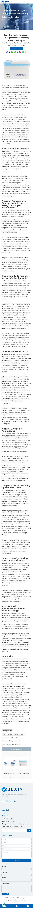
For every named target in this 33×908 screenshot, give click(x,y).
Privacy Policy (16, 902)
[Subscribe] (29, 830)
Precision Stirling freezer (11, 741)
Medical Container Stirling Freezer (10, 773)
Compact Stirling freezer (11, 737)
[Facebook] (3, 801)
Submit (17, 860)
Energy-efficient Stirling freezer (13, 734)
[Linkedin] (6, 801)
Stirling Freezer (7, 731)
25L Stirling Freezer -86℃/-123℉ (23, 773)
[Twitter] (10, 801)
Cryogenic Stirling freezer (11, 744)
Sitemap (27, 900)
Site (24, 45)
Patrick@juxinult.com (9, 821)
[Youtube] (14, 801)
